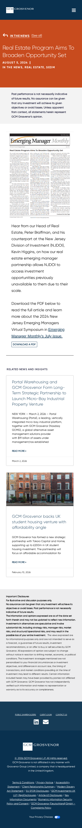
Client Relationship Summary (38, 786)
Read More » (19, 451)
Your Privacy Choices (41, 816)
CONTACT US (61, 715)
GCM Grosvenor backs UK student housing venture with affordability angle (39, 522)
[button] (5, 81)
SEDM (50, 67)
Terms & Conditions (23, 782)
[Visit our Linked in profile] (36, 722)
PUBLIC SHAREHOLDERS (25, 715)
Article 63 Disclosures (50, 795)
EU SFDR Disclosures (37, 790)
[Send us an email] (46, 722)
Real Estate (34, 67)
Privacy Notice (44, 782)
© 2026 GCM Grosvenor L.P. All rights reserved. (41, 758)
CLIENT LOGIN (46, 715)
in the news (20, 36)
